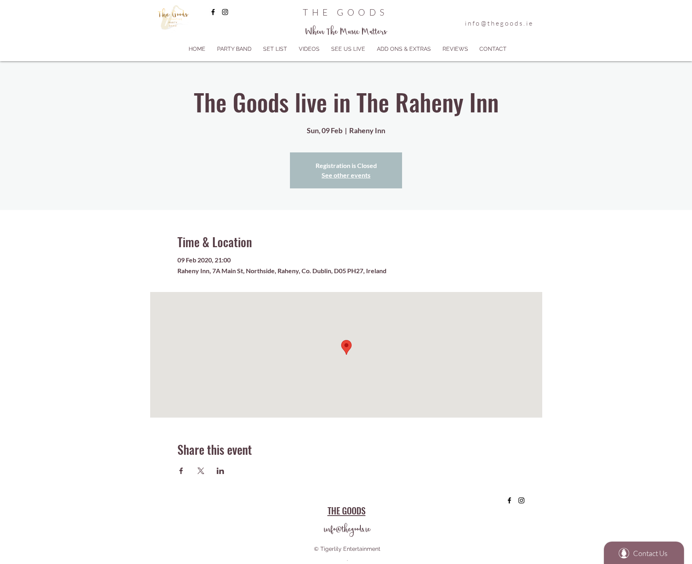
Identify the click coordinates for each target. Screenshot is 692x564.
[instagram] (225, 12)
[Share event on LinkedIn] (220, 471)
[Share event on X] (201, 471)
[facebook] (213, 12)
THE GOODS (345, 12)
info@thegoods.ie (499, 23)
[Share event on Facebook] (181, 471)
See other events (346, 175)
